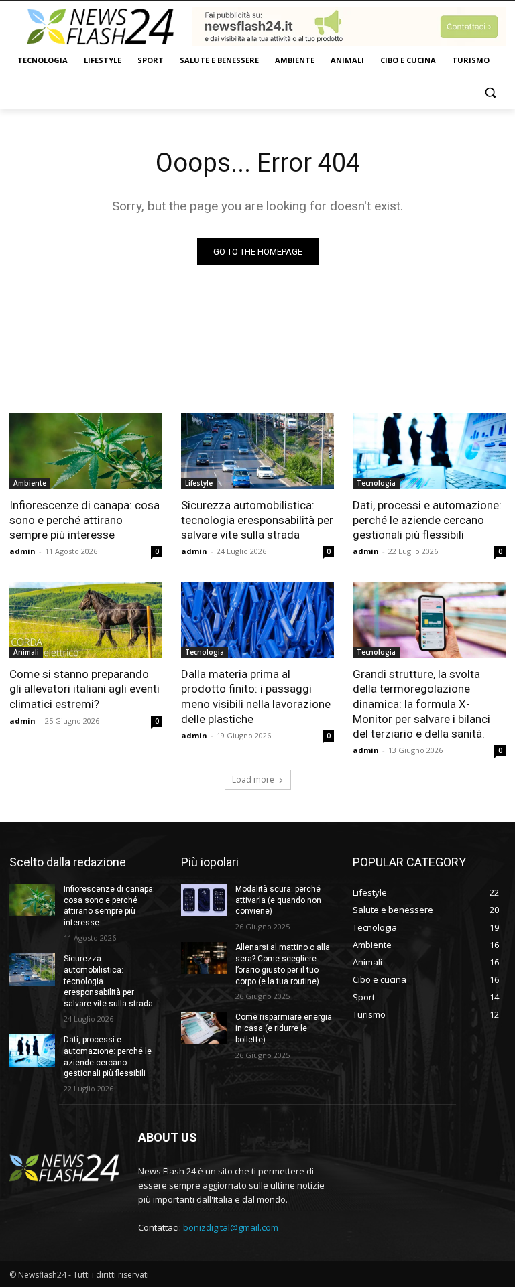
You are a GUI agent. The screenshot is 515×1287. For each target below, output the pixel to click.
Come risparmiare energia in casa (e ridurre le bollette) (283, 1028)
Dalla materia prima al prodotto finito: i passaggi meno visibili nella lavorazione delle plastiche (256, 696)
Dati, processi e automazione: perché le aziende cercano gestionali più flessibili (427, 519)
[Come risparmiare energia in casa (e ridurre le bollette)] (204, 1028)
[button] (490, 93)
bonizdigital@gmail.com (230, 1227)
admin (22, 551)
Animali (26, 652)
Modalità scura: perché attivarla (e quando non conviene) (278, 900)
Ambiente (29, 483)
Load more (253, 779)
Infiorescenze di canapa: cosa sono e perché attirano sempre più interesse (84, 519)
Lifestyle (199, 483)
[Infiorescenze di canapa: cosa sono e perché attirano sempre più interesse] (85, 451)
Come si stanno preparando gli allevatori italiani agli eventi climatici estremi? (84, 688)
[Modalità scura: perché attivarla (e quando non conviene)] (204, 900)
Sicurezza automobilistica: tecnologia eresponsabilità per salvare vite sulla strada (257, 519)
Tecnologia (376, 483)
